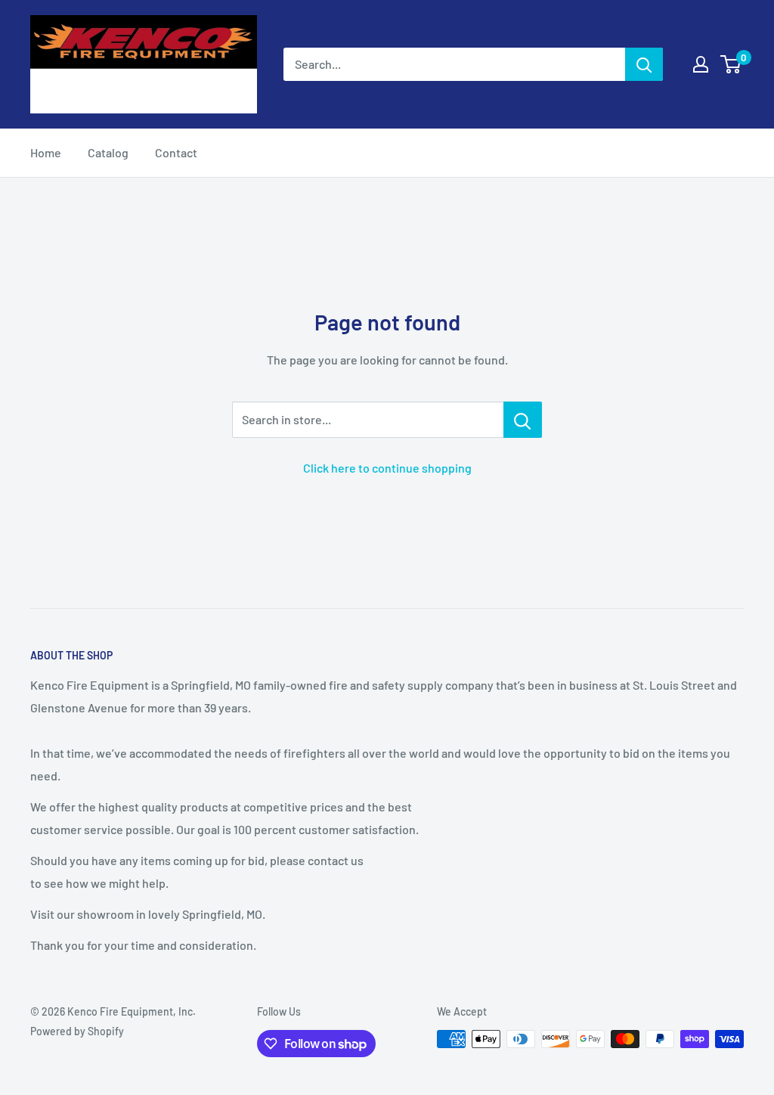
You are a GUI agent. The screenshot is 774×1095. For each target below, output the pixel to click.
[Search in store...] (522, 420)
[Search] (644, 64)
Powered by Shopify (77, 1031)
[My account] (700, 64)
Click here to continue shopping (387, 468)
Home (45, 152)
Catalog (108, 152)
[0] (731, 64)
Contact (176, 152)
